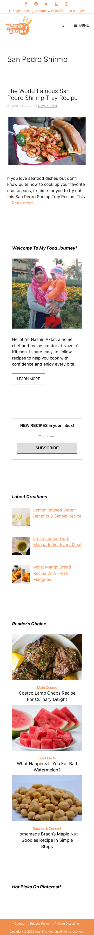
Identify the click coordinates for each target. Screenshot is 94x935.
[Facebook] (26, 4)
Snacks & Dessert (47, 828)
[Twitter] (46, 4)
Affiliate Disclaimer (67, 923)
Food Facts (47, 758)
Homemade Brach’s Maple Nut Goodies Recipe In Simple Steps (47, 840)
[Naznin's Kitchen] (19, 26)
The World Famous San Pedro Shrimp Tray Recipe (42, 94)
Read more (22, 203)
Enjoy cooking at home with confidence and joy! (49, 11)
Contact (19, 923)
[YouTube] (56, 4)
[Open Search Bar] (62, 26)
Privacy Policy (40, 923)
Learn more (28, 378)
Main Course (47, 687)
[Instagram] (66, 4)
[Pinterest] (36, 4)
